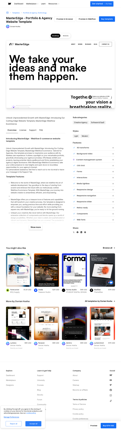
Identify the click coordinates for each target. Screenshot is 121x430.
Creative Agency (80, 122)
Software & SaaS (97, 122)
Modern (85, 136)
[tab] (12, 130)
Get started (102, 4)
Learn (43, 4)
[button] (32, 4)
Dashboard (18, 4)
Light (76, 136)
